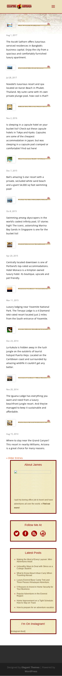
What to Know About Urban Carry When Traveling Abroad (34, 574)
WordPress (31, 671)
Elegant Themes (30, 667)
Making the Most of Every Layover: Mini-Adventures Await (34, 560)
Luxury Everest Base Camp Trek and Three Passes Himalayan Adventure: (33, 581)
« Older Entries (14, 458)
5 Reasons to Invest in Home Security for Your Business (35, 588)
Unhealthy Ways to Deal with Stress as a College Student (35, 567)
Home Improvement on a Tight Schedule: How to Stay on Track (35, 601)
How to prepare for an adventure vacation (35, 607)
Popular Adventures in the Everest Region (32, 595)
